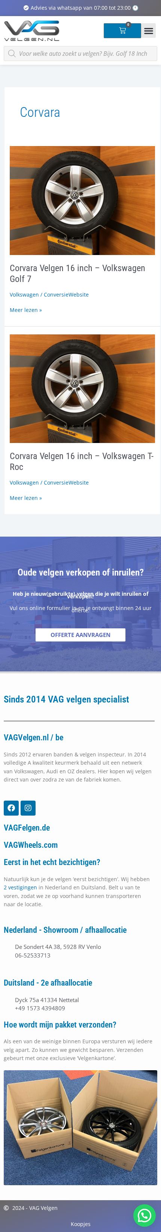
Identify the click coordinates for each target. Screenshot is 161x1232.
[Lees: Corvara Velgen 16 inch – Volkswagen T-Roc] (82, 388)
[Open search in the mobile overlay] (80, 53)
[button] (148, 30)
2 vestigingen (20, 887)
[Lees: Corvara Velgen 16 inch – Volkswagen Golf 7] (82, 199)
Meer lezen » (26, 309)
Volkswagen (24, 294)
